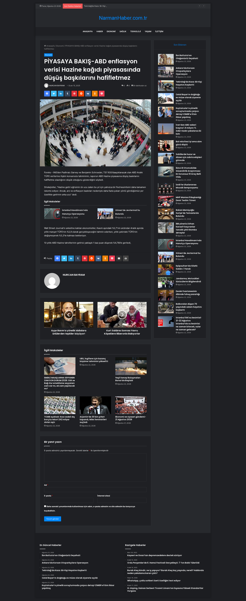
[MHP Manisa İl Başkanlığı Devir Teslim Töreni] (166, 201)
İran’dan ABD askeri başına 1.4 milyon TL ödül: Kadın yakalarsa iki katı (188, 129)
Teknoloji (135, 31)
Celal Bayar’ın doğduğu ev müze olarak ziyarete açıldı (188, 97)
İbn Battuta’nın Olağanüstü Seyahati (187, 57)
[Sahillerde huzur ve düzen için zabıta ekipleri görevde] (166, 158)
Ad (46, 485)
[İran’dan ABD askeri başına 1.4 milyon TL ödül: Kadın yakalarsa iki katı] (166, 128)
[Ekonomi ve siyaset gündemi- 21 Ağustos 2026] (131, 405)
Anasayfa (88, 31)
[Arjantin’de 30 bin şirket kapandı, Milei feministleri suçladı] (95, 405)
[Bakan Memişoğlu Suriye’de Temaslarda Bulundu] (166, 214)
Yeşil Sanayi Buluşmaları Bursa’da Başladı (127, 379)
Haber (100, 31)
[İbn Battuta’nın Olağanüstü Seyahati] (166, 59)
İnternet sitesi (103, 496)
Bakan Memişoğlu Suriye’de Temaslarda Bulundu (187, 213)
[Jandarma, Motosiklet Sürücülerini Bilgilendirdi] (166, 282)
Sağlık (123, 31)
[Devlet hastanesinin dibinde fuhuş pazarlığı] (166, 295)
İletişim (159, 31)
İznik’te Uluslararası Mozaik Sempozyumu (187, 186)
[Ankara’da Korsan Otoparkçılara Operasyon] (166, 72)
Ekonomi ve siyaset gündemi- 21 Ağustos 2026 (130, 418)
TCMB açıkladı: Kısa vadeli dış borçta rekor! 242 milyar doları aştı (59, 419)
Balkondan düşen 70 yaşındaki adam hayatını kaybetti (189, 306)
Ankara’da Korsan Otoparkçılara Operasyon (185, 71)
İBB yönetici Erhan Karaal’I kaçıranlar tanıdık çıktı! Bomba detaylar (186, 228)
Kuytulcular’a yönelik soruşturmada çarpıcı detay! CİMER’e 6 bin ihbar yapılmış (187, 113)
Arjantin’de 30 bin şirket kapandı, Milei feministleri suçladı (93, 419)
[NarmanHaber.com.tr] (123, 17)
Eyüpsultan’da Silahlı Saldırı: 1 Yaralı (186, 267)
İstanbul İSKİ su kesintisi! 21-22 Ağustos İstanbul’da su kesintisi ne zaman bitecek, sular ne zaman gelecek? (188, 323)
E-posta (48, 496)
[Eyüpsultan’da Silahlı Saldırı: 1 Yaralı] (166, 269)
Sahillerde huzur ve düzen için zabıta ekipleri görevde (189, 157)
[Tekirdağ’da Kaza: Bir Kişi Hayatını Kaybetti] (166, 85)
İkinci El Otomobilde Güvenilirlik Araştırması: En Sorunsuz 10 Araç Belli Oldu (188, 172)
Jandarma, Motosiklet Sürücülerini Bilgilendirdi (188, 280)
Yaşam (148, 31)
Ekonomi (111, 31)
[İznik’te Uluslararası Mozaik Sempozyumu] (166, 188)
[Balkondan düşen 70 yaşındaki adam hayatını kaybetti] (166, 307)
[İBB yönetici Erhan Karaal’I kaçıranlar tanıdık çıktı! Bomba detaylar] (166, 227)
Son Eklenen (180, 44)
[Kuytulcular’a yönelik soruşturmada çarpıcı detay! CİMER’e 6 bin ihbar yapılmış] (166, 112)
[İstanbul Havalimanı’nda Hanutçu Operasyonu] (52, 213)
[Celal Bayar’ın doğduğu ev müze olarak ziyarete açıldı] (166, 98)
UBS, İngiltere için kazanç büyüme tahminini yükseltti (94, 360)
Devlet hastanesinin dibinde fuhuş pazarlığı (188, 293)
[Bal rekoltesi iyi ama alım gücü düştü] (166, 145)
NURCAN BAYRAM (57, 85)
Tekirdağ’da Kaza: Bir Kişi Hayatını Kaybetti (102, 6)
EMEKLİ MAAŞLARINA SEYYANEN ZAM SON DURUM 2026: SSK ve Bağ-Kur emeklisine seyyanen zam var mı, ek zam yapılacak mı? (59, 383)
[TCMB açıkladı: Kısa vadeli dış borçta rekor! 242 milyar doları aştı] (59, 405)
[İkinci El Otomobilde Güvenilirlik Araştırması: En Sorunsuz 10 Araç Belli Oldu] (166, 172)
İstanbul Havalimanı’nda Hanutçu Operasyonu (188, 242)
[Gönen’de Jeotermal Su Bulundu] (105, 213)
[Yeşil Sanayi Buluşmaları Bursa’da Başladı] (131, 366)
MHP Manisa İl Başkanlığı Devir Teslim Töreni (188, 199)
